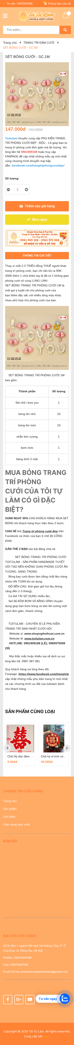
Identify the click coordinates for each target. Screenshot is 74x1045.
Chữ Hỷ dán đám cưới (21, 756)
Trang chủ (10, 801)
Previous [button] (7, 748)
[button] (37, 793)
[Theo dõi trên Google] (18, 999)
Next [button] (67, 748)
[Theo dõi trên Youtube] (30, 999)
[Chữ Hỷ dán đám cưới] (20, 738)
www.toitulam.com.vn (39, 638)
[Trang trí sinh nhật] (37, 238)
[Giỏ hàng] (66, 17)
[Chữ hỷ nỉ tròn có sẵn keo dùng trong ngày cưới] (54, 738)
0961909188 (24, 3)
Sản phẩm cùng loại (30, 711)
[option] (20, 744)
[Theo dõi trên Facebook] (7, 999)
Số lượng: (12, 178)
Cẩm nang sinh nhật (16, 824)
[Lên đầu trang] (67, 1025)
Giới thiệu (9, 816)
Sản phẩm (10, 809)
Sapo (46, 1036)
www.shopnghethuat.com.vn (44, 633)
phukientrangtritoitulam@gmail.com (44, 971)
